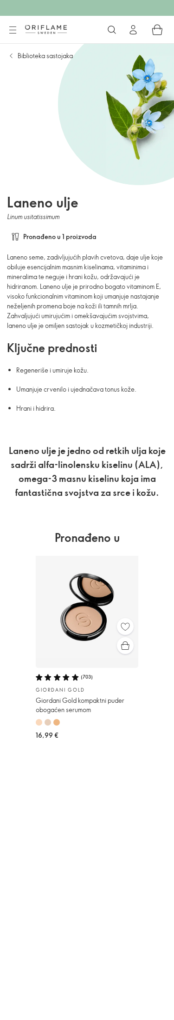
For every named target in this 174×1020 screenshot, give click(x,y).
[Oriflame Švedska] (46, 29)
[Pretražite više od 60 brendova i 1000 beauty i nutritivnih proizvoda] (112, 30)
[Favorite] (125, 626)
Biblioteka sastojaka (45, 55)
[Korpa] (157, 30)
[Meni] (12, 30)
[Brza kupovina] (125, 645)
